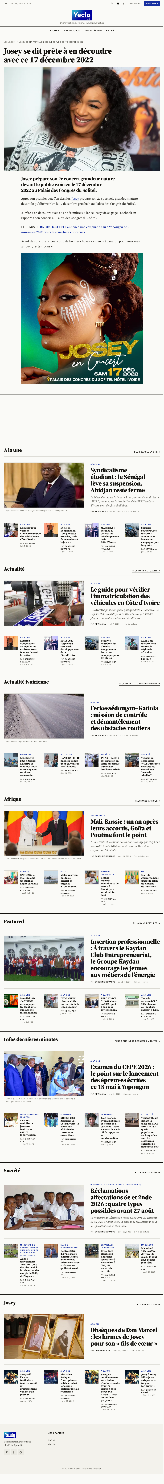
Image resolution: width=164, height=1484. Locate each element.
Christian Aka (102, 1350)
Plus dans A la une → (147, 452)
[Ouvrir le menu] (6, 3)
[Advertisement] (82, 418)
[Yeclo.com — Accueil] (10, 1435)
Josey (75, 198)
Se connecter (134, 3)
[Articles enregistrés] (118, 3)
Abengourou (72, 30)
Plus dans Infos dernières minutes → (137, 1041)
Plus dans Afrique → (147, 801)
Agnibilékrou (93, 30)
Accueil (54, 30)
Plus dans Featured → (146, 923)
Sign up (51, 1440)
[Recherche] (112, 3)
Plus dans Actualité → (146, 571)
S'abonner (152, 3)
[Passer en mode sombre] (123, 3)
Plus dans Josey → (148, 1304)
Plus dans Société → (147, 1172)
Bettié (110, 30)
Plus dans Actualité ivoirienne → (139, 683)
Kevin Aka (100, 511)
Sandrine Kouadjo (105, 856)
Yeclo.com (9, 42)
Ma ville (51, 1444)
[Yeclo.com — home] (82, 15)
